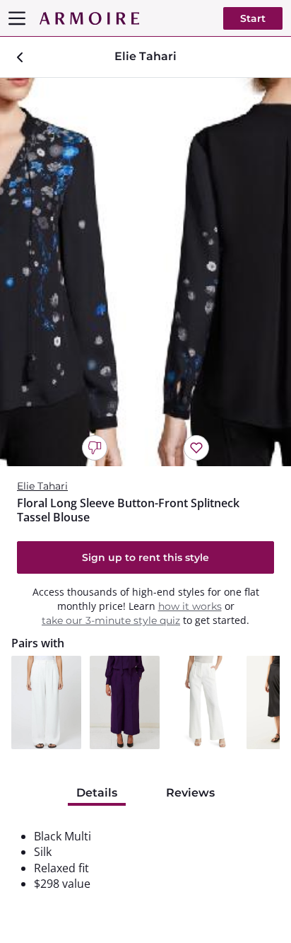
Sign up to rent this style (145, 557)
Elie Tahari (42, 486)
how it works (190, 606)
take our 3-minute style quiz (111, 620)
